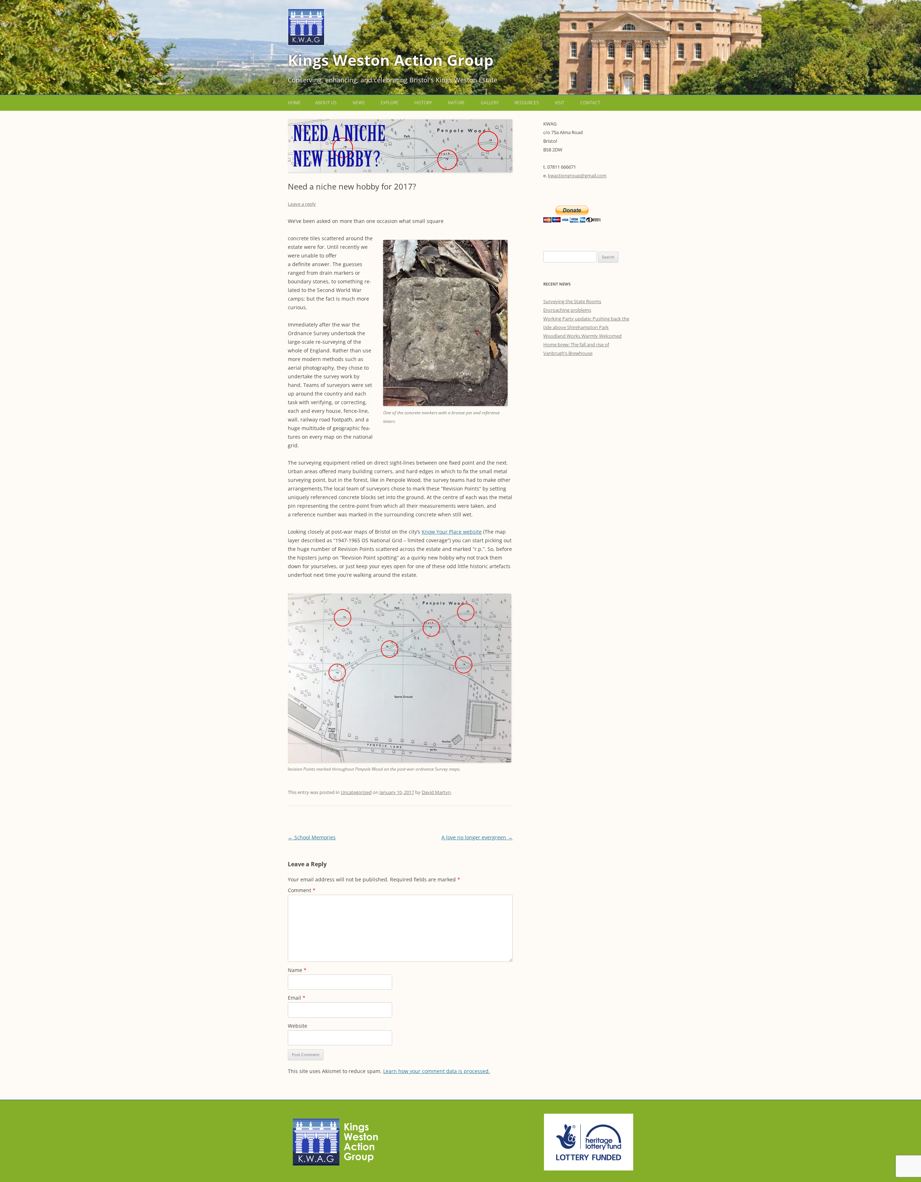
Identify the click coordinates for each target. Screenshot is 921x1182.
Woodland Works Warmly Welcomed (582, 336)
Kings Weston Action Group (391, 60)
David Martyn (436, 792)
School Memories (312, 837)
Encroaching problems (567, 310)
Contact (590, 103)
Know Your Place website (452, 531)
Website (297, 1025)
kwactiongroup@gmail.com (577, 175)
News (359, 103)
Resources (526, 103)
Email (296, 997)
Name (297, 970)
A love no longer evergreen (477, 837)
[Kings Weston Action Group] (306, 43)
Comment (302, 890)
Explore (390, 103)
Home (294, 103)
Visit (559, 103)
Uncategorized (356, 792)
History (423, 103)
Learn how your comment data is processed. (436, 1071)
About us (326, 103)
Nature (456, 103)
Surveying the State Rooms (572, 301)
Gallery (490, 103)
